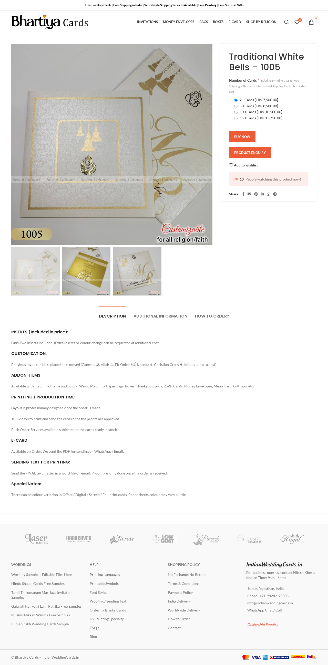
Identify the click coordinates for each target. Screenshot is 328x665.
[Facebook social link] (243, 194)
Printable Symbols (104, 583)
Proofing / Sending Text (108, 601)
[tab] (112, 313)
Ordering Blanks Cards (108, 610)
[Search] (287, 22)
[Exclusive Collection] (249, 539)
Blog (93, 636)
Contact (174, 628)
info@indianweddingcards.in (270, 603)
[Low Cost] (164, 539)
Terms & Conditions (183, 583)
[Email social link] (249, 194)
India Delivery (179, 601)
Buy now (242, 137)
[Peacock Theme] (206, 539)
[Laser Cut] (36, 539)
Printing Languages (105, 574)
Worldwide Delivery (184, 610)
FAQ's (94, 628)
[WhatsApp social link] (268, 194)
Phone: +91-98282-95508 (268, 596)
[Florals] (121, 539)
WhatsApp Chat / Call (264, 610)
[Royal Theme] (291, 539)
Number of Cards (267, 86)
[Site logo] (49, 21)
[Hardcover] (79, 539)
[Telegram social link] (275, 194)
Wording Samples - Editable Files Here (41, 574)
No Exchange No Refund (187, 574)
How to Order (179, 619)
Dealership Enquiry (262, 624)
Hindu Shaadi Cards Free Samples (38, 583)
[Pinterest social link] (256, 194)
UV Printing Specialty (107, 619)
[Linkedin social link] (262, 194)
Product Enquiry (250, 153)
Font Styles (98, 592)
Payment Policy (180, 592)
